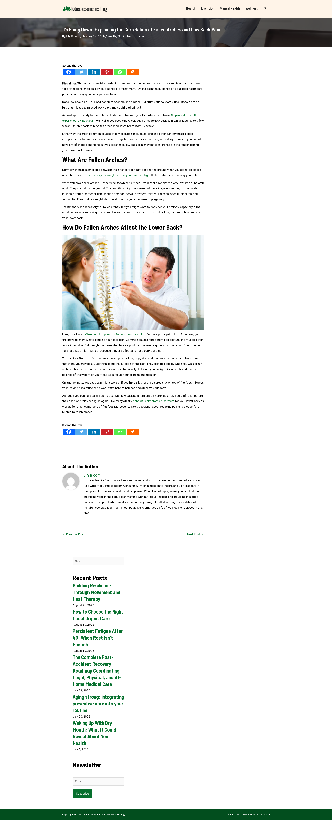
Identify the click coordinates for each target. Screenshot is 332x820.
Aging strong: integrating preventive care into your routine (98, 703)
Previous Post (73, 534)
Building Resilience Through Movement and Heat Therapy (97, 592)
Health (111, 36)
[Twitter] (81, 72)
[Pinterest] (107, 72)
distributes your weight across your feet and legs (118, 175)
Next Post (195, 534)
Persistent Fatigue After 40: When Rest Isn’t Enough (98, 637)
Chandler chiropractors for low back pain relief (115, 334)
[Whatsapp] (120, 72)
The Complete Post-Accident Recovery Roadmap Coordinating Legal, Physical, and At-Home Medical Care (97, 670)
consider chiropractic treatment (153, 401)
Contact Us (234, 814)
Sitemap (265, 814)
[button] (265, 8)
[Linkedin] (94, 72)
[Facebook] (69, 72)
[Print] (133, 72)
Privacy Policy (250, 814)
